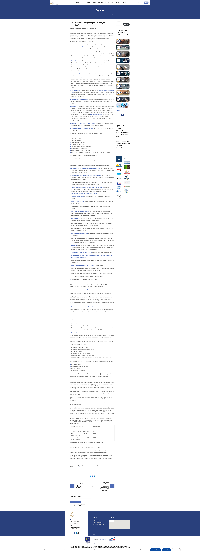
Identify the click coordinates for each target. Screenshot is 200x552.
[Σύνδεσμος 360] (119, 191)
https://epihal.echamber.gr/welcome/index (100, 162)
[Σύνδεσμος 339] (123, 54)
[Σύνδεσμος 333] (92, 486)
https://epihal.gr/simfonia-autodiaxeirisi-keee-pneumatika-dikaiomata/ (84, 193)
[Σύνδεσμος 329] (92, 476)
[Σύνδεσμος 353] (119, 159)
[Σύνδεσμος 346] (123, 99)
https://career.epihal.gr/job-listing (96, 114)
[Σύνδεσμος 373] (76, 527)
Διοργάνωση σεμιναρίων (76, 218)
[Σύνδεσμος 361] (119, 196)
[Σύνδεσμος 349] (123, 115)
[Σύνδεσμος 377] (100, 520)
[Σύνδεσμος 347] (122, 105)
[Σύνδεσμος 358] (119, 183)
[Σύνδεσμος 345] (123, 93)
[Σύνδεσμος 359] (119, 188)
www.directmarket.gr (79, 77)
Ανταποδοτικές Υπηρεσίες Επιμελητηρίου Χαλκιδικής (78, 504)
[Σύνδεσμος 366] (127, 177)
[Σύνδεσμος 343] (123, 80)
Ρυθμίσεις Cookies (176, 549)
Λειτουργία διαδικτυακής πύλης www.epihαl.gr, (80, 46)
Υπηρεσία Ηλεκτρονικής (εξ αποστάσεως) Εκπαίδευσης (82, 289)
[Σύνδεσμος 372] (76, 523)
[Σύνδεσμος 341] (123, 67)
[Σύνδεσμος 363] (127, 162)
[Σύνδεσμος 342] (123, 73)
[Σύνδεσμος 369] (126, 190)
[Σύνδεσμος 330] (94, 476)
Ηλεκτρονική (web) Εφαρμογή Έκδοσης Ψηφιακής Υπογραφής (83, 123)
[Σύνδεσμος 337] (123, 41)
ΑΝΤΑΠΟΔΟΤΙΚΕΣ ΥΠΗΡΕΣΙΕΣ (93, 14)
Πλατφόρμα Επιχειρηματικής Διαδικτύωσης (79, 99)
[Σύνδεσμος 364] (127, 167)
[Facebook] (74, 533)
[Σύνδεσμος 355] (119, 169)
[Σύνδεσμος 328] (90, 476)
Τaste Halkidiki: (74, 245)
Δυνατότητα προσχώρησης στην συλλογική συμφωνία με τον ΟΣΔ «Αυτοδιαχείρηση (87, 187)
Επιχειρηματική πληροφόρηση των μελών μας (80, 211)
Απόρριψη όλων (166, 549)
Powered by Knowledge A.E (104, 534)
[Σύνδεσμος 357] (119, 178)
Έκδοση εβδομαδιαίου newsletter (78, 201)
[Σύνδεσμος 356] (119, 174)
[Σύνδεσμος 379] (100, 524)
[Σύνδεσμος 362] (127, 158)
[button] (138, 2)
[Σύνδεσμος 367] (127, 183)
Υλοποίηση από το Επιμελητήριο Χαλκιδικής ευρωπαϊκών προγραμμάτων (85, 168)
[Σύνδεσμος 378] (100, 522)
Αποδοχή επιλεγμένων (156, 549)
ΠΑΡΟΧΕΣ (84, 14)
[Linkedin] (76, 533)
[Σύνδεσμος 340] (123, 61)
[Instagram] (78, 533)
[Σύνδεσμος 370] (76, 514)
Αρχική (79, 14)
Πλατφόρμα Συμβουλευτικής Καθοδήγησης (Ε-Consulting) (82, 306)
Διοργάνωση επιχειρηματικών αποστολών (79, 233)
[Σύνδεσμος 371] (76, 520)
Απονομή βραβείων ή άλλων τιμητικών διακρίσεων (81, 252)
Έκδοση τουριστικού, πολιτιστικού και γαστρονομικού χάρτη (83, 265)
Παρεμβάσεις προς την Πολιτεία (77, 196)
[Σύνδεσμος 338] (123, 48)
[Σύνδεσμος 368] (127, 186)
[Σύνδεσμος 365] (127, 172)
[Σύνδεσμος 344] (123, 86)
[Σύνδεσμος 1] (55, 2)
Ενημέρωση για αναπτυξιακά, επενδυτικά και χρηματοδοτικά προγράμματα (86, 175)
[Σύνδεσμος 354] (119, 165)
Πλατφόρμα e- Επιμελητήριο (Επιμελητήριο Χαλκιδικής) (82, 128)
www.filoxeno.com (81, 62)
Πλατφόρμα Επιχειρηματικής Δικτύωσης (79, 332)
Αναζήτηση (118, 21)
